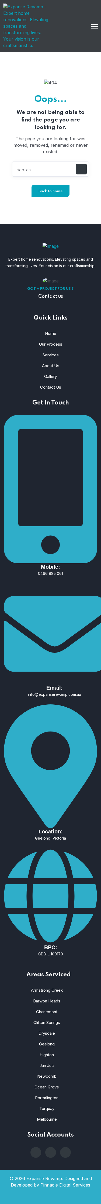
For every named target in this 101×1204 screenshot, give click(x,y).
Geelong (47, 1044)
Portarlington (46, 1097)
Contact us (50, 296)
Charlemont (46, 1011)
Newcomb (47, 1076)
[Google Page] (35, 1152)
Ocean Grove (46, 1087)
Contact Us (50, 387)
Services (51, 354)
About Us (50, 365)
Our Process (50, 344)
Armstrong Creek (47, 990)
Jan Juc (47, 1065)
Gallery (50, 376)
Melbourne (47, 1119)
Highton (47, 1054)
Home (50, 333)
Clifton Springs (46, 1022)
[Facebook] (65, 1152)
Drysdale (47, 1033)
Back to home (50, 191)
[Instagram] (50, 1152)
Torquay (46, 1108)
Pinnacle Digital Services (65, 1185)
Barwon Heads (46, 1001)
